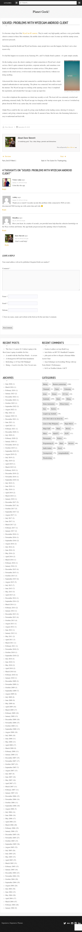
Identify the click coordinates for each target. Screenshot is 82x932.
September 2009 (10, 690)
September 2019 (10, 451)
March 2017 (9, 524)
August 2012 (9, 627)
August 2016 (9, 544)
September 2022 (10, 406)
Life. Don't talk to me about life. (53, 419)
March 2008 (9, 748)
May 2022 (8, 413)
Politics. (59, 438)
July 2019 (8, 457)
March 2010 (9, 671)
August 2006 (9, 809)
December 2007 (10, 758)
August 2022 (9, 409)
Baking (45, 384)
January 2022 (9, 416)
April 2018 (9, 492)
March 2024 (9, 387)
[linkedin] (79, 923)
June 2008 (8, 738)
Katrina (53, 409)
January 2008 (9, 754)
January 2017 (9, 531)
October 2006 (10, 802)
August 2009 (9, 694)
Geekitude (46, 399)
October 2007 (10, 764)
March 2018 (9, 496)
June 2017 (8, 521)
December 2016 (10, 534)
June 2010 (8, 662)
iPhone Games (64, 404)
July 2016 (8, 547)
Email (4, 303)
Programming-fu (48, 443)
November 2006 (10, 799)
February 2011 (10, 646)
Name (5, 296)
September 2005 (10, 844)
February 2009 (10, 713)
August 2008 (9, 732)
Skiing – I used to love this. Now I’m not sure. (21, 365)
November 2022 (10, 400)
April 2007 (9, 783)
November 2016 (10, 537)
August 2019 (9, 454)
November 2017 (10, 505)
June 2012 (8, 630)
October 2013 (10, 620)
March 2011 (9, 643)
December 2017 (10, 502)
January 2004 (9, 908)
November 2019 (10, 444)
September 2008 (10, 729)
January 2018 (9, 499)
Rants (61, 443)
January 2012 (9, 633)
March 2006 (9, 825)
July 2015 (8, 585)
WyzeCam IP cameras (30, 33)
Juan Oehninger (50, 362)
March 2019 (9, 467)
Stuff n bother (47, 448)
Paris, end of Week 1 (9, 160)
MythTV (55, 433)
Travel (60, 448)
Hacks (58, 399)
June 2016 (8, 550)
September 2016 (10, 540)
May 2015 (8, 591)
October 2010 (10, 652)
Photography (47, 438)
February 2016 (10, 563)
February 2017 (10, 528)
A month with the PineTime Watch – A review (21, 355)
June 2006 (8, 815)
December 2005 (10, 834)
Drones (54, 394)
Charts (57, 389)
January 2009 (9, 716)
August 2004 (9, 885)
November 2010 (10, 649)
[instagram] (75, 923)
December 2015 (10, 569)
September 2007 (10, 767)
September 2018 (10, 480)
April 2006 (9, 821)
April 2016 (9, 556)
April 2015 (9, 595)
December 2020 (10, 432)
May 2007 (8, 780)
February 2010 (10, 675)
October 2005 (10, 841)
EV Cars (65, 394)
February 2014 (10, 607)
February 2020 (10, 438)
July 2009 (8, 697)
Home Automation (48, 404)
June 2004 (8, 892)
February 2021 (10, 428)
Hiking (69, 399)
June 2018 (8, 486)
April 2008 (9, 745)
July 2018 (8, 483)
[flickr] (68, 923)
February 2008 (10, 751)
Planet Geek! (41, 11)
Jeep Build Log (63, 349)
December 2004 (10, 873)
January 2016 (9, 566)
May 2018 (8, 489)
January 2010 (9, 678)
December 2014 (10, 598)
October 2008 (10, 726)
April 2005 (9, 860)
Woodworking (47, 458)
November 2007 (10, 761)
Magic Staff (46, 428)
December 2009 (10, 681)
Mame (58, 428)
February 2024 (10, 390)
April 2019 (9, 464)
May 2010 (8, 665)
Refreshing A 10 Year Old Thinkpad (18, 362)
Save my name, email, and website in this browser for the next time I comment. (30, 317)
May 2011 (8, 636)
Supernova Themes (16, 923)
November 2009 (10, 684)
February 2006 (10, 828)
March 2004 (9, 901)
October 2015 (10, 575)
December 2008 (10, 719)
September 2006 (10, 806)
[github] (71, 923)
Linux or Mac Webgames (50, 424)
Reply (4, 189)
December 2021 (10, 419)
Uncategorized (47, 453)
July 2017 (8, 518)
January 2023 (9, 393)
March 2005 (9, 863)
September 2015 (10, 579)
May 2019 (8, 460)
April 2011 (9, 639)
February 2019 (10, 470)
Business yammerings (59, 384)
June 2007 (8, 777)
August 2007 (9, 770)
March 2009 (9, 710)
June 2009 (8, 700)
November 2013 (10, 617)
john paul (48, 355)
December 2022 (10, 397)
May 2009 (8, 703)
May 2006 (8, 818)
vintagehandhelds (63, 453)
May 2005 (8, 857)
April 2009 (9, 706)
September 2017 (10, 512)
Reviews (71, 443)
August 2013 (9, 623)
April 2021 (9, 425)
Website (5, 310)
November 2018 (10, 476)
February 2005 (10, 866)
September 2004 (10, 882)
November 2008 (10, 722)
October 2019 (10, 448)
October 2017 (10, 508)
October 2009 (10, 687)
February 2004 (10, 905)
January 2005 (9, 869)
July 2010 (8, 659)
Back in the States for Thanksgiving (53, 160)
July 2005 (8, 850)
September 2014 (10, 601)
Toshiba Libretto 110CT (59, 368)
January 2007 (9, 793)
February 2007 (10, 790)
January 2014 (9, 611)
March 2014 (9, 604)
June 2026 (8, 384)
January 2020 (9, 441)
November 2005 (10, 837)
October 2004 (10, 879)
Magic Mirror (69, 424)
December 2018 (10, 473)
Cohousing (67, 389)
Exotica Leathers (50, 349)
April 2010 (9, 668)
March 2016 (9, 559)
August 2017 (9, 515)
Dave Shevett (9, 127)
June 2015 (8, 588)
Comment (6, 268)
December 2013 (10, 614)
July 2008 (8, 735)
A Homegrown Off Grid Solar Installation (20, 358)
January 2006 (9, 831)
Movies (68, 428)
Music (45, 433)
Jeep (44, 409)
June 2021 (8, 422)
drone (45, 394)
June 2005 (8, 853)
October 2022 (10, 403)
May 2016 (8, 553)
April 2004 (9, 898)
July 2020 (8, 435)
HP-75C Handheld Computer (64, 352)
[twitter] (64, 923)
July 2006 (8, 812)
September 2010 (10, 655)
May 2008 (8, 742)
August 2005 (9, 847)
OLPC (67, 433)
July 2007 (8, 774)
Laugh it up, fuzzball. (49, 414)
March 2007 (9, 786)
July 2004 (8, 889)
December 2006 (10, 796)
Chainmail (46, 389)
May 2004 (8, 895)
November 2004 (10, 876)
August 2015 (9, 582)
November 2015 (10, 572)
